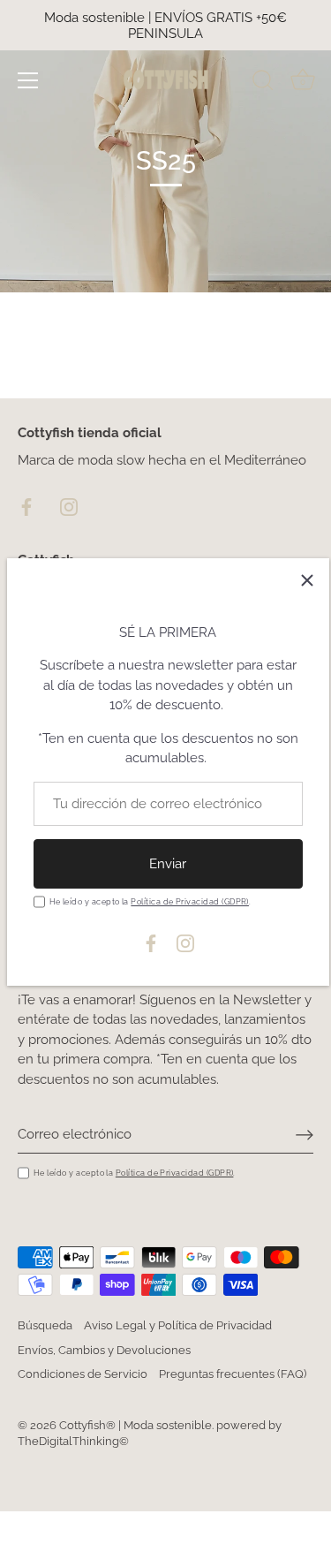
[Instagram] (185, 942)
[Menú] (28, 80)
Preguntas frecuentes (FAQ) (232, 1374)
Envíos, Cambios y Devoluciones (104, 1350)
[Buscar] (263, 83)
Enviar (167, 864)
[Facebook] (151, 942)
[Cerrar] (307, 580)
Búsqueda (45, 1325)
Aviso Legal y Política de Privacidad (178, 1325)
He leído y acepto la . (150, 901)
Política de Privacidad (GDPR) (190, 901)
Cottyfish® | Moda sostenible (135, 1425)
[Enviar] (304, 1135)
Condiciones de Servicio (82, 1374)
